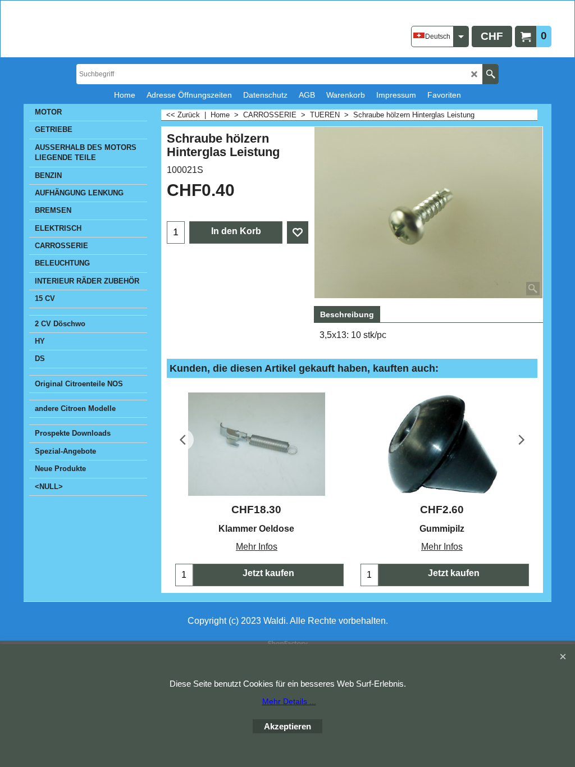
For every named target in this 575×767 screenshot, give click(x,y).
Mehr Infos (256, 546)
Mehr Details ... (289, 701)
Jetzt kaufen (268, 573)
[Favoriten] (297, 232)
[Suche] (490, 74)
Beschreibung (347, 314)
